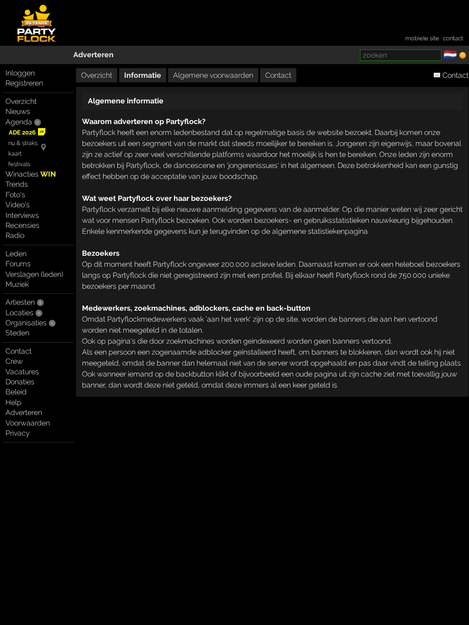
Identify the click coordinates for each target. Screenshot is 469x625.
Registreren (24, 83)
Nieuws (17, 111)
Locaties (19, 312)
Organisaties (26, 322)
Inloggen (20, 73)
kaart (15, 153)
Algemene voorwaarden (213, 75)
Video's (17, 204)
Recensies (22, 225)
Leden (16, 253)
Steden (17, 333)
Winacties (30, 174)
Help (13, 402)
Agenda (18, 122)
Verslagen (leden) (34, 274)
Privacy (17, 433)
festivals (19, 164)
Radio (14, 235)
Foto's (15, 194)
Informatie (142, 75)
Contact (18, 351)
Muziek (17, 284)
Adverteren (93, 54)
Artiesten (20, 302)
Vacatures (22, 371)
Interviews (22, 215)
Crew (14, 361)
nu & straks (23, 143)
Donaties (19, 381)
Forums (18, 263)
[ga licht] (462, 55)
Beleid (16, 392)
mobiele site (422, 38)
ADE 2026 (22, 132)
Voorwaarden (27, 423)
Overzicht (21, 101)
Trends (16, 184)
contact (453, 38)
